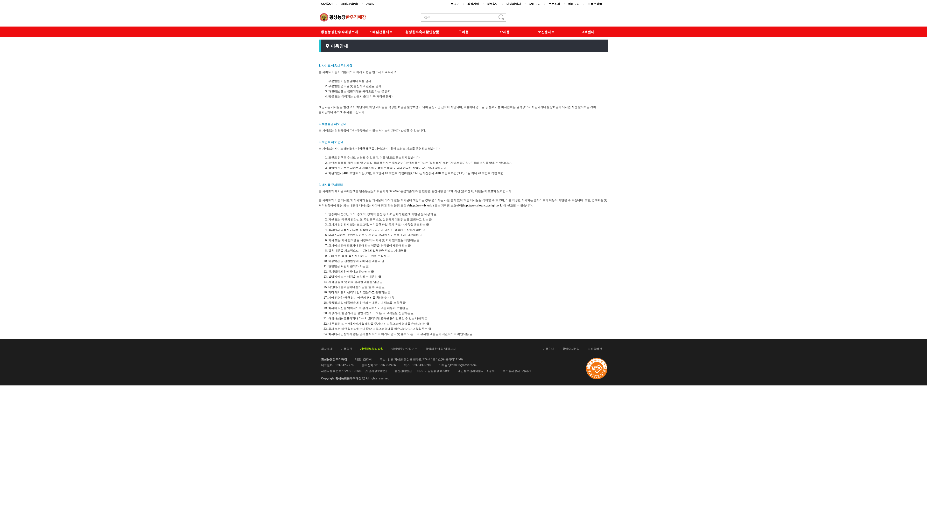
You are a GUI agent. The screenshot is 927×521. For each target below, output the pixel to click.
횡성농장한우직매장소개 (339, 32)
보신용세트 (546, 32)
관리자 (370, 4)
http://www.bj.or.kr (421, 205)
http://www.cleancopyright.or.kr (483, 205)
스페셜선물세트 (381, 32)
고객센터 (587, 32)
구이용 (463, 32)
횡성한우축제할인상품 (422, 32)
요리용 (505, 32)
